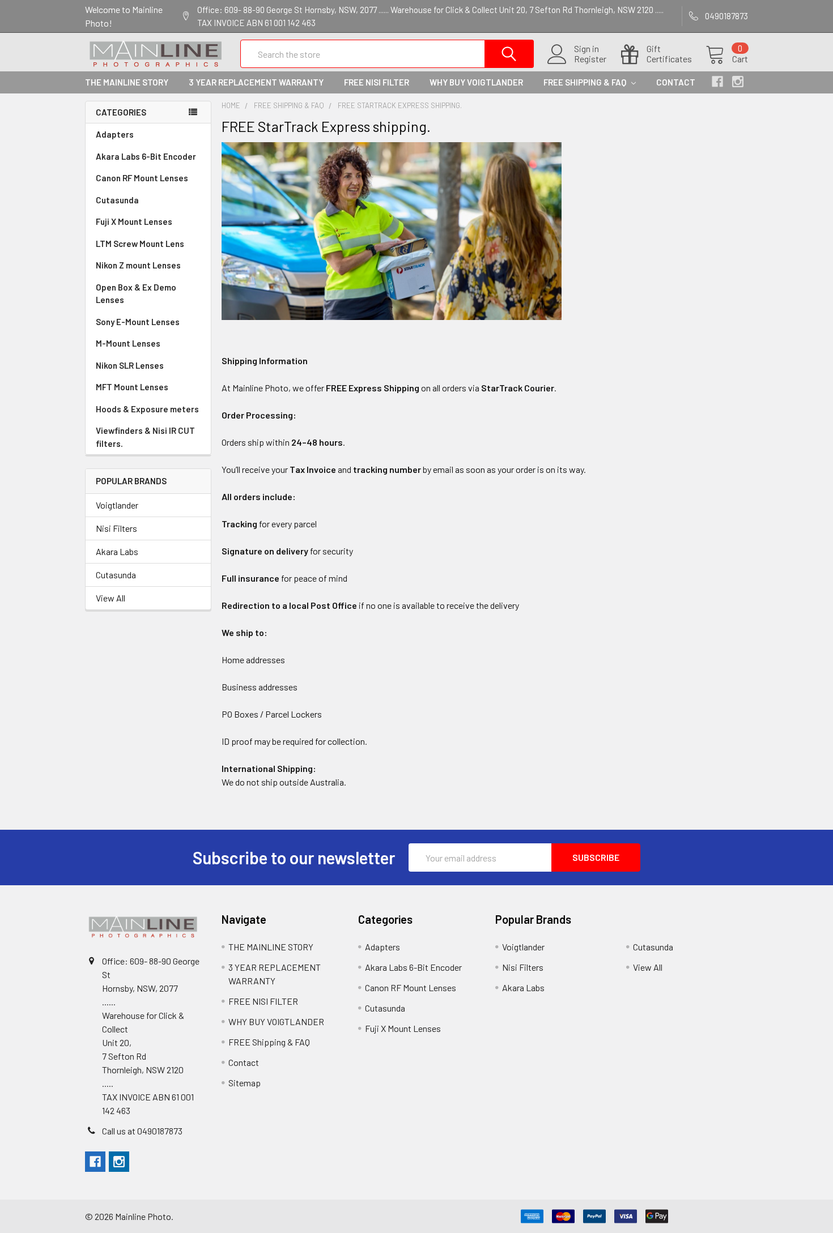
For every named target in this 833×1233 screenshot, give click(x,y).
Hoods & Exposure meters (147, 409)
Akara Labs (117, 551)
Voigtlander (117, 505)
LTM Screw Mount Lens (140, 243)
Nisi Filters (116, 528)
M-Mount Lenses (128, 343)
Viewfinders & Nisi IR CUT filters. (145, 437)
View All (110, 597)
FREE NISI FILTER (376, 82)
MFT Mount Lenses (132, 387)
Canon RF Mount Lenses (142, 178)
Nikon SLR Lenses (130, 365)
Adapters (115, 134)
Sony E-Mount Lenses (138, 322)
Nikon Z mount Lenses (138, 265)
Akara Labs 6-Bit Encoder (146, 156)
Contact (675, 82)
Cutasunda (117, 200)
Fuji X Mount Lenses (134, 221)
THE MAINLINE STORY (126, 82)
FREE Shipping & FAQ (585, 82)
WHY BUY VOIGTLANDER (476, 82)
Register (590, 59)
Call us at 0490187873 (142, 1130)
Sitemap (244, 1082)
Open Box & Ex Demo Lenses (136, 293)
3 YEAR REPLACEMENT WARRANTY (256, 82)
